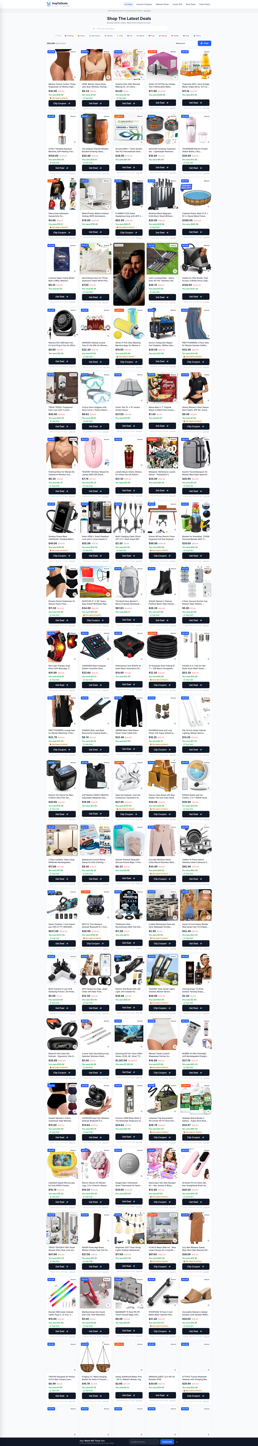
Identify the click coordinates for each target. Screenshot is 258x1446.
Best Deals (191, 4)
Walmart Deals (162, 4)
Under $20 (177, 4)
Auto (187, 36)
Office (198, 36)
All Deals (129, 4)
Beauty (164, 36)
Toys (153, 36)
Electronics (96, 36)
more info (147, 11)
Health (176, 36)
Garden (110, 36)
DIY (131, 36)
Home (82, 36)
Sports (141, 36)
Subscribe (167, 1442)
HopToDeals (60, 3)
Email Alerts (204, 4)
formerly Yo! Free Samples (59, 6)
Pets (121, 36)
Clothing (70, 36)
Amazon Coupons (144, 4)
